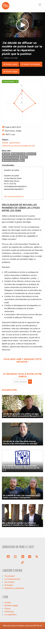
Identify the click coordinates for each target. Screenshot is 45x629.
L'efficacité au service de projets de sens (18, 145)
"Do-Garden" (9, 576)
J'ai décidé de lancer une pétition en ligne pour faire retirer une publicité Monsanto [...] (22, 415)
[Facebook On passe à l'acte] (29, 556)
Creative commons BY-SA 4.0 (30, 625)
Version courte (11, 64)
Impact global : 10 (11, 81)
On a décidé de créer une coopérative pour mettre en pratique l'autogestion (21, 496)
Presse (7, 608)
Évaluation (8, 585)
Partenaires (9, 611)
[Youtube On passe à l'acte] (8, 556)
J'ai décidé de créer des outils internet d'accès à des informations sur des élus (20, 442)
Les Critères (9, 582)
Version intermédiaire (31, 64)
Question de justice (11, 157)
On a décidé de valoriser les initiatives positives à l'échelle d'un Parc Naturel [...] (20, 524)
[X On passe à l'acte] (37, 556)
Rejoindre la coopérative (14, 588)
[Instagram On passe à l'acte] (16, 556)
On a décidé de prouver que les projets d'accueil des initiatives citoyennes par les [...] (21, 467)
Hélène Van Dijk (19, 154)
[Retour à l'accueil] (5, 5)
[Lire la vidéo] (22, 24)
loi (23, 160)
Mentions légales (11, 605)
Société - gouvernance (11, 142)
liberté (24, 157)
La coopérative (10, 614)
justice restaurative (11, 160)
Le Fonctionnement (12, 579)
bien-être (31, 154)
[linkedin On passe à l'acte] (23, 556)
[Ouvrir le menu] (40, 5)
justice (6, 154)
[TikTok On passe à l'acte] (22, 562)
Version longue (11, 71)
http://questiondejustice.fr (14, 196)
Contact (7, 602)
